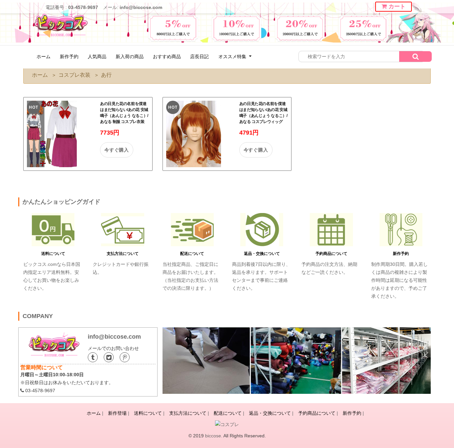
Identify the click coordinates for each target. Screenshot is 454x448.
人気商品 (97, 56)
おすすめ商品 (167, 56)
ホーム (44, 56)
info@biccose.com (141, 7)
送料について (53, 253)
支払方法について (123, 253)
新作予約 (69, 56)
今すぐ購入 (116, 150)
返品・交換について (262, 253)
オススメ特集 (233, 56)
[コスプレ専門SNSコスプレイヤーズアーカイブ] (227, 424)
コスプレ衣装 (74, 75)
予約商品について (331, 253)
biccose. (213, 435)
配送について (192, 253)
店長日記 (199, 56)
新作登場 (117, 413)
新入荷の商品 (130, 56)
